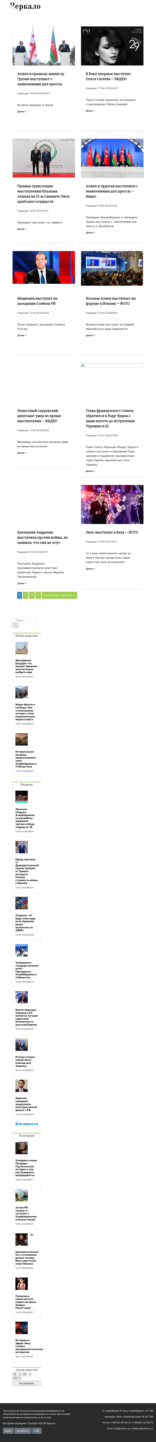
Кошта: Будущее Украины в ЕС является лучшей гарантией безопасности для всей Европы (26, 1017)
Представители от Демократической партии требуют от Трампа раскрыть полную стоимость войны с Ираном (27, 871)
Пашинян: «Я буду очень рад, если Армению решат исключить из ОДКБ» (25, 923)
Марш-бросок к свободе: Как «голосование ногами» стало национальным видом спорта (25, 712)
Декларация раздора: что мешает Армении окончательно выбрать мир (26, 666)
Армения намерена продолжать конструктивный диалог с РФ (26, 1104)
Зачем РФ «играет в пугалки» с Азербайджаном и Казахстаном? (26, 1213)
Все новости (26, 1124)
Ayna (8, 1430)
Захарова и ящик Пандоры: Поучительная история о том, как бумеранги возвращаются (26, 1168)
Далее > (21, 111)
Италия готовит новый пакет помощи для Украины (25, 1061)
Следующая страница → (59, 595)
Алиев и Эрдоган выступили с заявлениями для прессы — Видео (112, 191)
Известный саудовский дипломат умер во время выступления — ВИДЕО (39, 415)
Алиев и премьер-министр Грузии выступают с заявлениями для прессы (40, 78)
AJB (36, 1430)
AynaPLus (23, 1430)
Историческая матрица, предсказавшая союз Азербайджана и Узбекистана (26, 759)
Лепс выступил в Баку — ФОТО (112, 532)
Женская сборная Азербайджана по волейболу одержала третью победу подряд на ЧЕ (25, 818)
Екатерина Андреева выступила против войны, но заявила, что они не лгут (42, 537)
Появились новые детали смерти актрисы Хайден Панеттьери (25, 1301)
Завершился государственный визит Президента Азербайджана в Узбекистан (26, 970)
